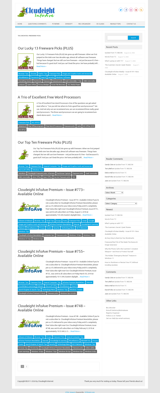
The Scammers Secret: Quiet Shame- (118, 65)
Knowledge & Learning (90, 224)
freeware (46, 81)
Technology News (68, 228)
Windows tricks (90, 351)
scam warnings (24, 351)
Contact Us (131, 24)
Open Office (31, 84)
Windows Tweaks (76, 289)
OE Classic (100, 24)
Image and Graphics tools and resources (77, 73)
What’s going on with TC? (114, 61)
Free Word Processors (54, 126)
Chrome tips (34, 348)
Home (20, 24)
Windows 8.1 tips (25, 239)
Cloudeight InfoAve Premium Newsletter (55, 348)
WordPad (22, 130)
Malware (22, 228)
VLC (74, 177)
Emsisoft (68, 24)
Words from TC (110, 57)
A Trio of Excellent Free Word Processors (49, 97)
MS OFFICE (36, 122)
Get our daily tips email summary (118, 318)
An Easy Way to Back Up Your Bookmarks (119, 238)
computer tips (49, 235)
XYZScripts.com (90, 392)
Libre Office (36, 177)
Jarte (79, 126)
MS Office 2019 (88, 126)
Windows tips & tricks (68, 293)
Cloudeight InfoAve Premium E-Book (32, 293)
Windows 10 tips (75, 235)
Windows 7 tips (88, 235)
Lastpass (22, 84)
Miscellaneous (24, 77)
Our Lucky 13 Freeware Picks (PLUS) (45, 48)
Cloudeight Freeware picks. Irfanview (41, 173)
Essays (58, 220)
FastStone (37, 81)
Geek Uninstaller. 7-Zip (73, 81)
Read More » (41, 66)
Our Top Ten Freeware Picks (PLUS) (45, 142)
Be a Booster (111, 307)
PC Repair (55, 24)
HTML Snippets (70, 392)
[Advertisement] (123, 116)
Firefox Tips (42, 73)
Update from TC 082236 (113, 53)
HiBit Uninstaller (89, 81)
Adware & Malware (25, 220)
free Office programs (36, 126)
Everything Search (25, 81)
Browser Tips (23, 73)
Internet (77, 224)
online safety (90, 348)
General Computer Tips (52, 166)
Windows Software (63, 77)
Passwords (35, 77)
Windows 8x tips (65, 351)
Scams (49, 228)
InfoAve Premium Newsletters (61, 224)
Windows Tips (38, 170)
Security (51, 77)
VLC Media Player (74, 84)
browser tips (23, 348)
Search (43, 77)
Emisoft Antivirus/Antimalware (117, 310)
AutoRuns (22, 173)
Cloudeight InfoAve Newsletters (30, 235)
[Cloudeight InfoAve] (36, 17)
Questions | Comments (37, 24)
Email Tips (50, 220)
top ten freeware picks (62, 177)
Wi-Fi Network (81, 228)
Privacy (41, 228)
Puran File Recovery (58, 84)
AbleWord (22, 126)
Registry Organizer (113, 313)
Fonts (65, 220)
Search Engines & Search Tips (29, 289)
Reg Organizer (84, 24)
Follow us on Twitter (113, 316)
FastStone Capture (63, 173)
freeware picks (57, 81)
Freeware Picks (54, 73)
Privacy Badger (43, 84)
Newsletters (115, 24)
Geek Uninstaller (91, 173)
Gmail (84, 220)
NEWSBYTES (85, 340)
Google (91, 220)
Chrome (33, 73)
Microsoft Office (25, 170)
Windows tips (38, 239)
